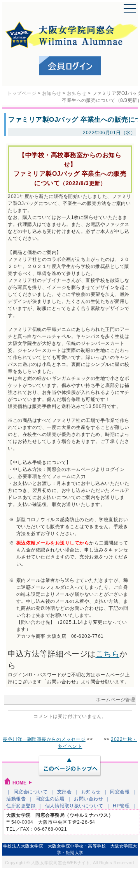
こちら (108, 653)
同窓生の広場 (50, 799)
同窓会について (31, 792)
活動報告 (16, 799)
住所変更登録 (20, 806)
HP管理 (121, 806)
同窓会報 (120, 792)
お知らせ (91, 792)
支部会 (64, 792)
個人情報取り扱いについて (74, 806)
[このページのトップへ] (70, 766)
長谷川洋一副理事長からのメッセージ (44, 739)
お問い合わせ (88, 799)
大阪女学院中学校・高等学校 (77, 846)
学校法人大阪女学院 (23, 846)
